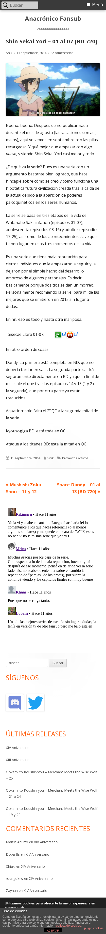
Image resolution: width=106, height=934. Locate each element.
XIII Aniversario (18, 759)
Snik (9, 53)
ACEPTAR (53, 930)
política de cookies (68, 925)
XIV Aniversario (18, 747)
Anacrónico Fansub (53, 18)
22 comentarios (62, 53)
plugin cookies (94, 928)
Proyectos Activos (75, 458)
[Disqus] (53, 567)
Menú (97, 4)
